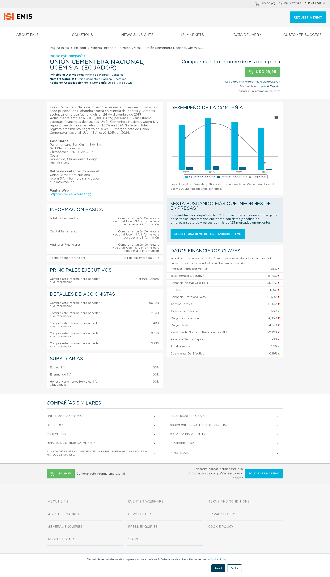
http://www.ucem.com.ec (69, 194)
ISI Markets (192, 35)
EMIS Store (292, 3)
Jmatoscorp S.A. (182, 443)
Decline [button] (235, 568)
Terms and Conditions (229, 501)
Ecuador (80, 47)
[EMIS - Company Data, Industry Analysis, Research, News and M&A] (19, 19)
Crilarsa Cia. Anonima (187, 434)
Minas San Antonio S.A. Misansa (71, 443)
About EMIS (27, 35)
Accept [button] (218, 568)
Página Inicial (60, 47)
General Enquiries (65, 526)
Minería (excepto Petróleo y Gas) (116, 47)
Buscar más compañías (67, 55)
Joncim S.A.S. (179, 453)
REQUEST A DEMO (308, 17)
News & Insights (137, 35)
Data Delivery (247, 35)
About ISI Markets (65, 514)
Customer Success (302, 35)
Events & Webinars (145, 501)
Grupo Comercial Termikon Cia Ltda (198, 425)
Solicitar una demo (264, 473)
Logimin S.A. (55, 425)
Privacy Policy (221, 514)
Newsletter (139, 514)
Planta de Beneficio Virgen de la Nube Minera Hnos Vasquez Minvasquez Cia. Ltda (97, 453)
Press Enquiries (143, 526)
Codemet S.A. (56, 434)
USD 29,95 (265, 72)
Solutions (82, 35)
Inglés (262, 86)
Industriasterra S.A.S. (187, 416)
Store (133, 539)
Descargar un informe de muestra (258, 91)
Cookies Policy (218, 559)
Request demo (61, 539)
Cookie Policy (220, 526)
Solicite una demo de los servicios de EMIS (208, 234)
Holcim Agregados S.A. (64, 416)
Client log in (314, 3)
